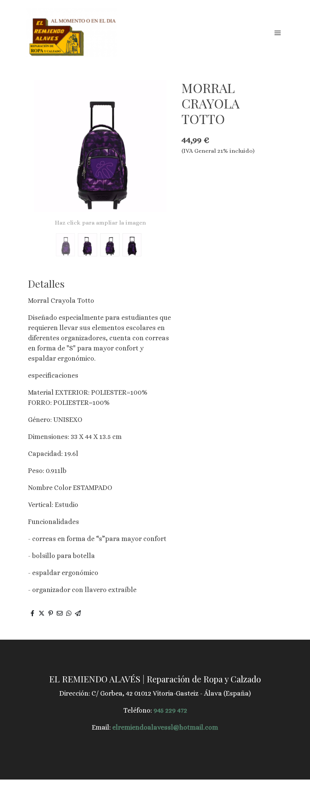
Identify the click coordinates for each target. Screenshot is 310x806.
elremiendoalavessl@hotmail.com (165, 727)
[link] (71, 32)
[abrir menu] (277, 32)
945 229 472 (170, 710)
